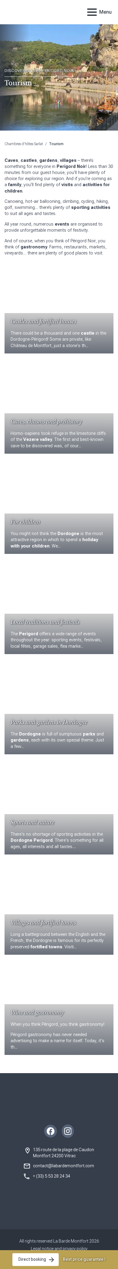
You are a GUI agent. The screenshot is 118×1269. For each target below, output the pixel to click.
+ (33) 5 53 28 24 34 (51, 1176)
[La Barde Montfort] (34, 12)
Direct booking (32, 1259)
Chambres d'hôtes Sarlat (24, 144)
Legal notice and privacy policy (59, 1248)
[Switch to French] (73, 12)
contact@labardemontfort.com (63, 1165)
